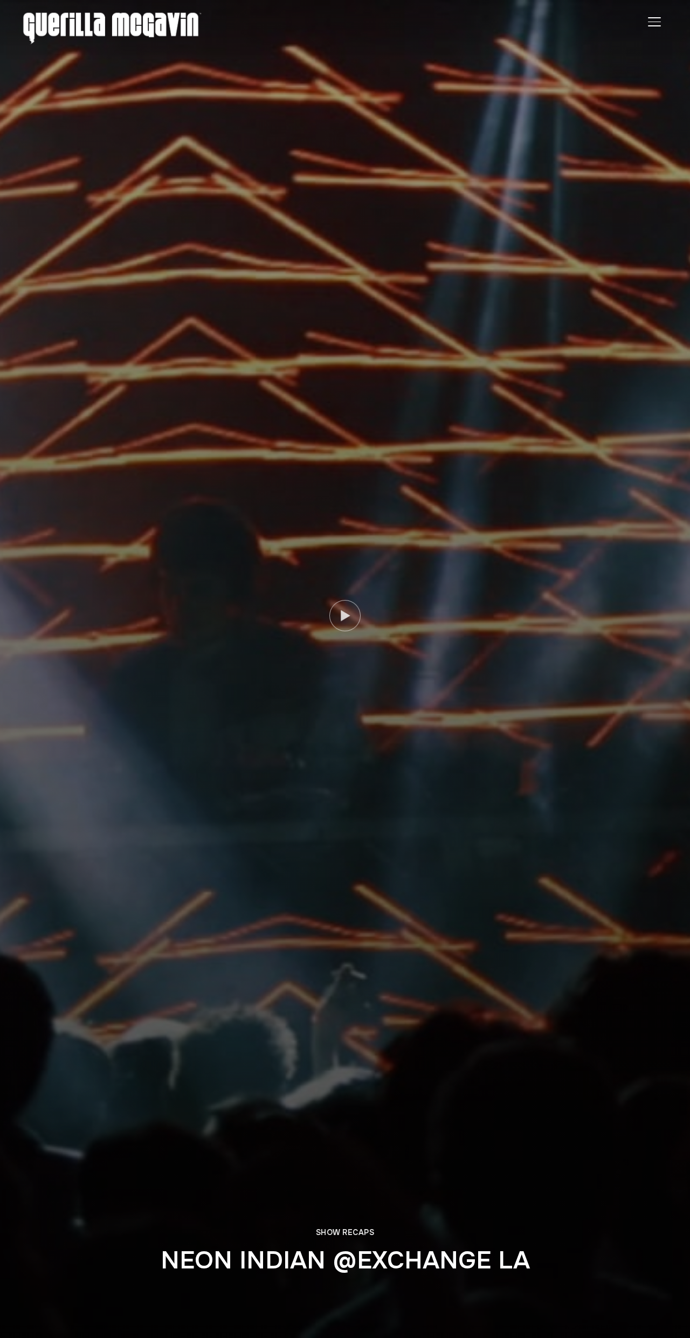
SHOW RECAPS (345, 1232)
